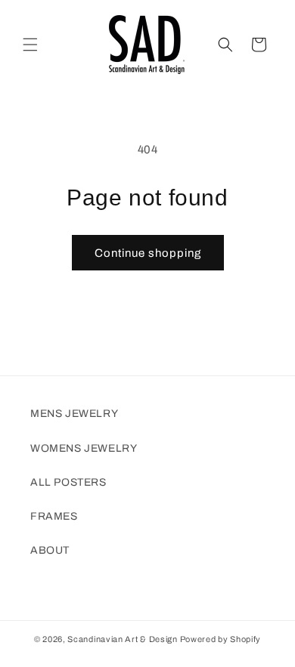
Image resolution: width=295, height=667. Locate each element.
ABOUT (50, 550)
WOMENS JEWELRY (83, 448)
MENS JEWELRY (74, 413)
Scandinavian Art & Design (122, 639)
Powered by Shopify (221, 639)
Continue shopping (148, 253)
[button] (30, 44)
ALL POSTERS (68, 482)
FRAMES (54, 516)
